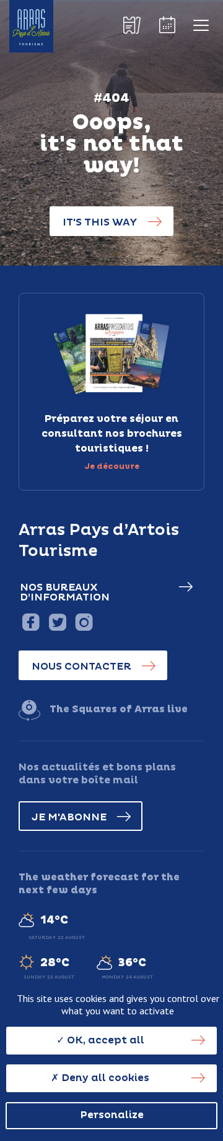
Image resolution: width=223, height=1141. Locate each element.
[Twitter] (57, 621)
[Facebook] (30, 621)
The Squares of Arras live (119, 709)
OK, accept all (104, 1040)
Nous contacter (81, 666)
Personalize (112, 1115)
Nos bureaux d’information (65, 592)
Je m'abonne (69, 817)
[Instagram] (84, 621)
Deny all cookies (104, 1078)
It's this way (100, 222)
